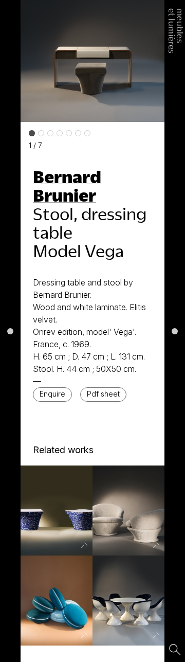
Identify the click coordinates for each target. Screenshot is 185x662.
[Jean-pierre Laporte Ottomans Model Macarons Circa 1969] (56, 601)
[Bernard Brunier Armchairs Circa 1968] (128, 511)
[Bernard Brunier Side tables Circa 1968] (56, 511)
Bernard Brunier (67, 186)
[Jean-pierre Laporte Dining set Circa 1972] (128, 601)
